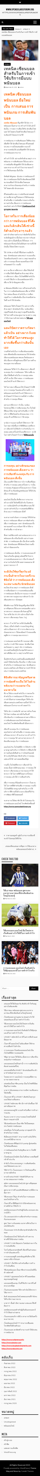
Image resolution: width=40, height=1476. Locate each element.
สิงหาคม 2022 (9, 1367)
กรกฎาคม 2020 (10, 1403)
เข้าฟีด (6, 1444)
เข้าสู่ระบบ (8, 1440)
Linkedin (24, 823)
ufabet (7, 64)
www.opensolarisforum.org (20, 9)
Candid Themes (27, 1471)
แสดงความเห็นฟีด (11, 1448)
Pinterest (11, 823)
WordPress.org (10, 1452)
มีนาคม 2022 (9, 1387)
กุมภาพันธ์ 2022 (10, 1391)
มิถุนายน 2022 (10, 1375)
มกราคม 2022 (10, 1395)
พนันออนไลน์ (9, 1426)
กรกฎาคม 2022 (10, 1371)
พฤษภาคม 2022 (10, 1379)
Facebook (11, 818)
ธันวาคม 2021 (10, 1399)
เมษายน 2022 (9, 1383)
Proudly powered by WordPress (16, 1468)
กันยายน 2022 (9, 1363)
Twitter (24, 818)
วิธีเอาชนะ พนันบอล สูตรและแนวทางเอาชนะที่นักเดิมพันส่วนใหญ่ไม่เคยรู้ (18, 893)
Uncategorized (10, 1422)
